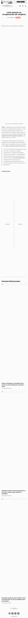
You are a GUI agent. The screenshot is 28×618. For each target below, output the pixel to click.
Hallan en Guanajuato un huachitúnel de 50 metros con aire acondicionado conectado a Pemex (13, 385)
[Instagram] (15, 613)
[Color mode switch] (20, 6)
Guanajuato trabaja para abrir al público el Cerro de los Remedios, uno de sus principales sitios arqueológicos (14, 599)
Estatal (18, 17)
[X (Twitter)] (12, 613)
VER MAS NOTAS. (6, 171)
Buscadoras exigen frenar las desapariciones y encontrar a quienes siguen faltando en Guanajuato (14, 492)
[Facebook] (10, 613)
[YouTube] (18, 613)
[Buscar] (22, 5)
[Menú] (25, 6)
